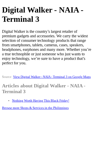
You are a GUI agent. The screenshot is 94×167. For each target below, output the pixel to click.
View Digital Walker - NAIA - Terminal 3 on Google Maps (52, 77)
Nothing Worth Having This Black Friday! (40, 100)
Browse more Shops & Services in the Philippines (35, 108)
